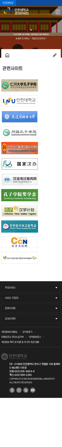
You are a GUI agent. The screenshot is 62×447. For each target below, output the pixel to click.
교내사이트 (10, 318)
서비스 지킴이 (11, 298)
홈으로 (7, 55)
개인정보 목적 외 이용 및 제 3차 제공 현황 (20, 342)
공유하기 (54, 55)
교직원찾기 (27, 332)
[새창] (19, 81)
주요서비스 (10, 287)
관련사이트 (10, 308)
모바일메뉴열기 (57, 12)
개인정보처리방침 (9, 332)
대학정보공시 (35, 337)
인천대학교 (8, 3)
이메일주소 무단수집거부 (12, 337)
